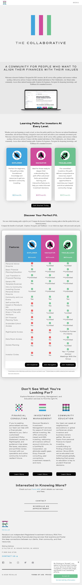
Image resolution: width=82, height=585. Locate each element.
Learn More (19, 474)
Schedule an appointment (41, 507)
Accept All (65, 576)
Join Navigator (50, 365)
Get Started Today (41, 206)
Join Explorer (32, 365)
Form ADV (36, 489)
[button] (76, 2)
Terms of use (37, 575)
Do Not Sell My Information (65, 580)
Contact (41, 501)
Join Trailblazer (68, 365)
